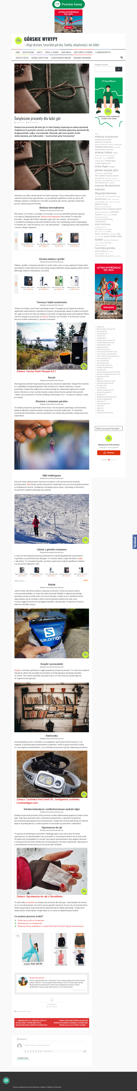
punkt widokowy (102, 224)
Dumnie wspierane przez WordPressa (26, 1087)
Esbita (45, 317)
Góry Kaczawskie (112, 176)
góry (115, 170)
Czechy (111, 158)
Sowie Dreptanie (99, 236)
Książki (17, 670)
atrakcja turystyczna (106, 136)
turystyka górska (105, 248)
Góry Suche (98, 180)
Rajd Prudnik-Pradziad (100, 231)
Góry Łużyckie (117, 180)
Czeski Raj (100, 338)
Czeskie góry (110, 161)
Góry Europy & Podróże (83, 52)
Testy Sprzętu (101, 404)
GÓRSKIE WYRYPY (41, 39)
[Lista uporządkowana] (35, 1051)
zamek (107, 253)
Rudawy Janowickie (102, 234)
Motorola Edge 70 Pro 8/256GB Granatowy (28, 287)
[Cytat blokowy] (41, 1051)
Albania (97, 134)
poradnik (114, 215)
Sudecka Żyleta (116, 236)
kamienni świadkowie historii (112, 196)
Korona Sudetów (115, 199)
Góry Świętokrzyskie (101, 183)
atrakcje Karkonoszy (104, 147)
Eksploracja (66, 52)
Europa (112, 167)
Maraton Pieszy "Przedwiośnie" (103, 206)
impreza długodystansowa (105, 191)
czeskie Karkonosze (102, 163)
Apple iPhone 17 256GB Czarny (22, 574)
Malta (106, 202)
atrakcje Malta (117, 147)
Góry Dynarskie (99, 173)
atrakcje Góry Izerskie (103, 140)
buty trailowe (102, 155)
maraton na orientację (114, 202)
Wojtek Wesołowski (32, 122)
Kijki (28, 484)
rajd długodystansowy (100, 227)
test (106, 243)
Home (18, 52)
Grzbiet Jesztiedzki (103, 367)
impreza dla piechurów (107, 185)
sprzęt (106, 236)
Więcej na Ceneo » (20, 581)
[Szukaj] (118, 69)
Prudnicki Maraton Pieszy (101, 217)
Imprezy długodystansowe (106, 372)
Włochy (99, 410)
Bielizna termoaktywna (50, 216)
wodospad (110, 251)
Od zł (28, 246)
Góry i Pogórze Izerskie (105, 354)
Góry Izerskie (100, 176)
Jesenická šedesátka (100, 196)
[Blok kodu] (43, 1051)
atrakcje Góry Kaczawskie (103, 142)
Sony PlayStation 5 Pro (43, 244)
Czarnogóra (101, 333)
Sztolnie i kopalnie (103, 399)
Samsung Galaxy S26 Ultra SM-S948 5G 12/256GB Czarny (66, 574)
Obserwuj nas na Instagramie (30, 923)
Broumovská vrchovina (105, 329)
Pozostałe (100, 388)
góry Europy (108, 173)
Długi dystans (28, 52)
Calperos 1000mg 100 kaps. (59, 244)
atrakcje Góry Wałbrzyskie (115, 144)
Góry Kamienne (99, 178)
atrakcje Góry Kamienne (101, 144)
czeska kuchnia (99, 161)
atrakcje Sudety (103, 152)
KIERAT (109, 199)
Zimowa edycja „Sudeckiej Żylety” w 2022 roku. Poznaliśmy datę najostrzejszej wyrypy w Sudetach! (31, 1023)
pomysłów (30, 902)
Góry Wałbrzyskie (107, 180)
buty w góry (98, 158)
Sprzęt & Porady (52, 52)
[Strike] (33, 1051)
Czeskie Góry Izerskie (104, 340)
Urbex (99, 408)
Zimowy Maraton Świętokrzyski (104, 256)
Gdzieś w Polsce (22, 57)
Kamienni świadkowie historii (107, 374)
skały (119, 234)
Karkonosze (101, 199)
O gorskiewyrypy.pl (103, 52)
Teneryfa (101, 243)
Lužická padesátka (100, 202)
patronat (115, 212)
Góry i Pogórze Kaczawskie (106, 356)
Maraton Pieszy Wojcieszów (102, 212)
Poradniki (18, 1011)
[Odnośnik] (46, 1051)
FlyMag (49, 1087)
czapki (80, 558)
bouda (97, 155)
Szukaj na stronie (101, 65)
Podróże (98, 215)
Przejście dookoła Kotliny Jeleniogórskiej (104, 220)
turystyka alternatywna (101, 245)
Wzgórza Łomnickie (104, 413)
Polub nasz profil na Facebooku (31, 920)
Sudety (39, 52)
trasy (109, 243)
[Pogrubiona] (25, 1051)
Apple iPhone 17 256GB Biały (74, 287)
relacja (108, 231)
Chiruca (105, 158)
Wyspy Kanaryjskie (100, 253)
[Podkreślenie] (30, 1051)
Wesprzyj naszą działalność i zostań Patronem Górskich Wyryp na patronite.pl (51, 926)
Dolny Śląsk (101, 166)
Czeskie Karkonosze (104, 343)
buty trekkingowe (110, 155)
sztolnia (96, 243)
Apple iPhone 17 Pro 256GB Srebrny (81, 574)
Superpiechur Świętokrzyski (111, 240)
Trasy (99, 406)
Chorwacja (100, 331)
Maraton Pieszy (101, 204)
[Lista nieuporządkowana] (38, 1051)
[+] (51, 1051)
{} (48, 1051)
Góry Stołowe (115, 178)
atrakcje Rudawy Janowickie (104, 149)
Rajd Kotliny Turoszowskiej (103, 229)
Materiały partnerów (82, 57)
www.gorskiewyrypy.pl (78, 990)
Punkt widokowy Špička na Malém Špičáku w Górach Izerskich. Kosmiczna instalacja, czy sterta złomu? (71, 1023)
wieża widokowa (101, 251)
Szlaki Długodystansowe (61, 57)
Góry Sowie (108, 178)
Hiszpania (112, 182)
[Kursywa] (28, 1051)
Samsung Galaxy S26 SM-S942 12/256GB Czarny (74, 244)
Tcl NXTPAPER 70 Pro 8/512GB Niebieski (28, 244)
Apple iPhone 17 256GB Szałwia (59, 287)
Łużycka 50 (117, 256)
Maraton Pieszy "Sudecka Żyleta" (108, 209)
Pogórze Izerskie (107, 214)
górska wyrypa (103, 170)
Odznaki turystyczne (39, 57)
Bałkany (115, 153)
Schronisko (113, 234)
